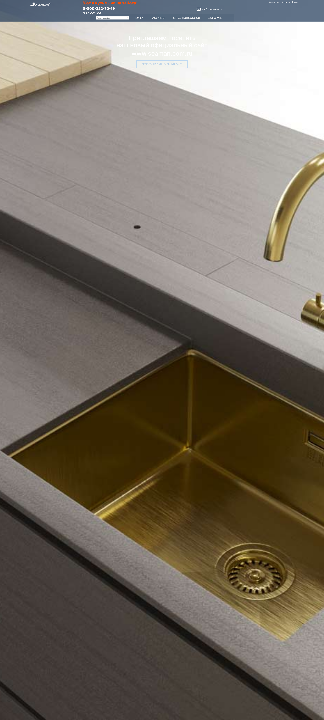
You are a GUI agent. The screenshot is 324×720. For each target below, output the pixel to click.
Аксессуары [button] (215, 18)
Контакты (286, 2)
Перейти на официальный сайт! (162, 64)
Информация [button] (274, 2)
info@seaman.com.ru (212, 9)
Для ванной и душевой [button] (186, 18)
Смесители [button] (158, 18)
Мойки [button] (139, 18)
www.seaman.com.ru (162, 53)
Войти (295, 2)
